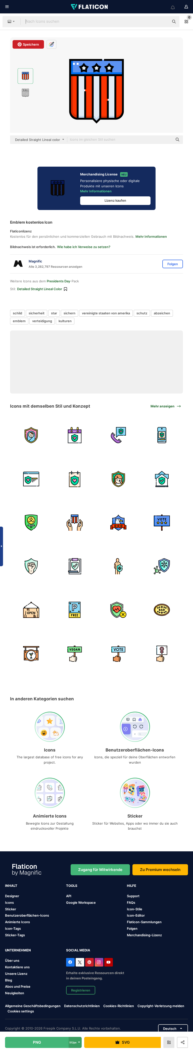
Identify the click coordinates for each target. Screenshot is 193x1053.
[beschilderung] (162, 610)
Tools (71, 886)
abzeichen (162, 313)
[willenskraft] (31, 566)
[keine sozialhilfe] (118, 610)
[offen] (31, 610)
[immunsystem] (118, 566)
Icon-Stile (134, 909)
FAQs (131, 902)
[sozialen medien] (162, 435)
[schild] (31, 523)
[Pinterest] (89, 962)
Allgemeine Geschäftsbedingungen (33, 1006)
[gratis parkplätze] (74, 610)
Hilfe (131, 886)
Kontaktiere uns (17, 967)
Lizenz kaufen (115, 200)
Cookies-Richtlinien (118, 1006)
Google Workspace (81, 902)
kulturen (65, 321)
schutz (141, 313)
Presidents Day (58, 281)
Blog (8, 980)
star (54, 313)
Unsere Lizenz (16, 974)
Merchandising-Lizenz (144, 935)
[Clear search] (162, 21)
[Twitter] (80, 962)
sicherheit (36, 313)
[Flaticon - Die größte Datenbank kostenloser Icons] (90, 7)
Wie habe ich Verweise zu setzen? (83, 247)
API (68, 896)
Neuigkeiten (14, 993)
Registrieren (80, 990)
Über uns (12, 960)
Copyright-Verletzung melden (160, 1006)
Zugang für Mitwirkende (100, 869)
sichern (69, 313)
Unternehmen (18, 950)
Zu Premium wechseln (160, 869)
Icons (9, 902)
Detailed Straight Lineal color (39, 289)
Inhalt (11, 886)
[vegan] (74, 653)
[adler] (118, 523)
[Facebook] (70, 962)
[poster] (74, 479)
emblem (19, 321)
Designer (12, 896)
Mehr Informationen (96, 191)
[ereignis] (74, 435)
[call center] (118, 435)
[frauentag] (162, 653)
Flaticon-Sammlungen (144, 922)
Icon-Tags (13, 928)
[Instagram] (99, 962)
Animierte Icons (17, 922)
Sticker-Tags (15, 935)
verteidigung (42, 321)
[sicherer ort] (162, 479)
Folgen (132, 928)
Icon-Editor (136, 915)
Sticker (10, 909)
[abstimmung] (162, 523)
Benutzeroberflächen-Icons (27, 915)
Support (133, 896)
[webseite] (31, 479)
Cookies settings (21, 1011)
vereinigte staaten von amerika (106, 313)
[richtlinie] (74, 566)
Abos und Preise (17, 986)
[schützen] (118, 479)
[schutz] (31, 435)
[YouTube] (108, 962)
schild (17, 313)
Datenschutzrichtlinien (82, 1006)
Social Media (78, 950)
